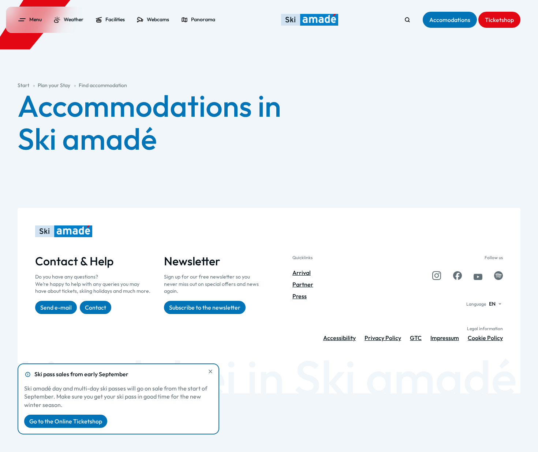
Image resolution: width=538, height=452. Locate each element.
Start (23, 85)
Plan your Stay (54, 85)
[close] (210, 371)
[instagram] (436, 275)
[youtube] (478, 275)
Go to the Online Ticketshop (65, 421)
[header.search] (407, 19)
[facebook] (457, 275)
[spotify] (498, 275)
